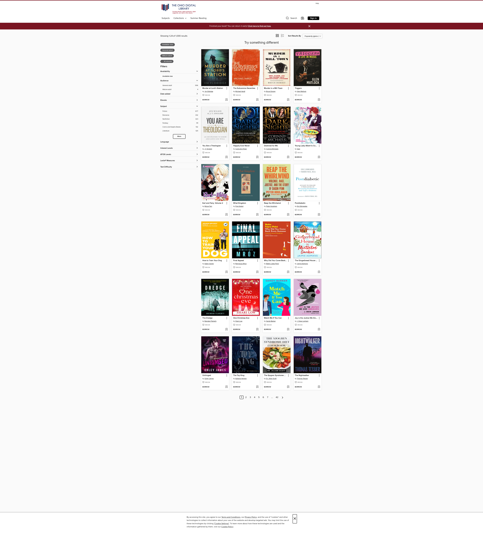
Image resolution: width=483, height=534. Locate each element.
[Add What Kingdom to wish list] (257, 214)
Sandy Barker (271, 321)
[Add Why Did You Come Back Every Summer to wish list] (288, 272)
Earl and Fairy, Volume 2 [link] (212, 203)
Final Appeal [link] (238, 260)
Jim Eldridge (209, 91)
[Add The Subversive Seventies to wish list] (257, 100)
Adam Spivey (209, 264)
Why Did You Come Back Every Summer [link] (275, 260)
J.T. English (208, 149)
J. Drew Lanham (302, 321)
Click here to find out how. (259, 26)
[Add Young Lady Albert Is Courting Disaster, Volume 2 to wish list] (318, 157)
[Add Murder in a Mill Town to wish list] (288, 100)
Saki (298, 149)
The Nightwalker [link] (302, 375)
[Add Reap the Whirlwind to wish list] (288, 214)
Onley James (209, 379)
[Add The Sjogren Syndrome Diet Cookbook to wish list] (288, 387)
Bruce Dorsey (270, 91)
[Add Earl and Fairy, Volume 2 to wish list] (226, 214)
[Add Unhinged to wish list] (226, 387)
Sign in (313, 18)
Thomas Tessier (302, 379)
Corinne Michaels (272, 149)
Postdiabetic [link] (300, 203)
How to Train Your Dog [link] (212, 260)
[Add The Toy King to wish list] (257, 387)
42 (277, 397)
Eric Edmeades (302, 206)
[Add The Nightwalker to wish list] (318, 387)
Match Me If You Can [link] (273, 318)
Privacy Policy (251, 517)
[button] (291, 18)
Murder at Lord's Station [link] (212, 88)
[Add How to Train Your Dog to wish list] (226, 272)
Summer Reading (198, 18)
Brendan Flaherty (210, 321)
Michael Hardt (240, 91)
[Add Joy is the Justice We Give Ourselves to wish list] (318, 329)
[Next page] (282, 397)
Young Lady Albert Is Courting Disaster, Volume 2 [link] (306, 146)
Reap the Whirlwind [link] (272, 203)
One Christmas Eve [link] (241, 318)
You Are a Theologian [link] (211, 146)
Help (317, 3)
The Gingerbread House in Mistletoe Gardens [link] (306, 260)
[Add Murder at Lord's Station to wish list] (226, 100)
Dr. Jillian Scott (271, 379)
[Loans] (302, 18)
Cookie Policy (227, 526)
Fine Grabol (239, 206)
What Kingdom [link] (239, 203)
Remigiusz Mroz (241, 264)
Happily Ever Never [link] (241, 146)
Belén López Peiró (272, 264)
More (179, 136)
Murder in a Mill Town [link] (273, 88)
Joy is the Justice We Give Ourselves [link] (306, 318)
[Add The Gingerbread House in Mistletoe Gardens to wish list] (318, 272)
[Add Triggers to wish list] (318, 100)
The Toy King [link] (238, 375)
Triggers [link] (298, 88)
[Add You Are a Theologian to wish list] (226, 157)
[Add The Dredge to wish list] (226, 329)
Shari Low (238, 321)
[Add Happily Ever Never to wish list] (257, 157)
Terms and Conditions (230, 517)
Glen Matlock (301, 91)
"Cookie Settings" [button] (221, 523)
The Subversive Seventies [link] (244, 88)
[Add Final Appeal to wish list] (257, 272)
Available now (168, 76)
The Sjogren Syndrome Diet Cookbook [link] (275, 375)
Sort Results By (294, 36)
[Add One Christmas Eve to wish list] (257, 329)
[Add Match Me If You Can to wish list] (288, 329)
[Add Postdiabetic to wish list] (318, 214)
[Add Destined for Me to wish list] (288, 157)
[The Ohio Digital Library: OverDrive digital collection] (179, 8)
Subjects (166, 18)
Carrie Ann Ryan (241, 149)
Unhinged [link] (206, 375)
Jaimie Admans (302, 264)
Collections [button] (179, 18)
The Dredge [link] (207, 318)
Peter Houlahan (271, 206)
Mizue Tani (208, 206)
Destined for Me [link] (271, 146)
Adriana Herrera (241, 379)
